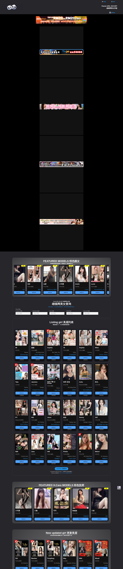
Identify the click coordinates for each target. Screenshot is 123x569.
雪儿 (107, 289)
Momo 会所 (72, 458)
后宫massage (24, 354)
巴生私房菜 (72, 354)
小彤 (50, 516)
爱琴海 (26, 390)
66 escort (57, 354)
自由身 (74, 289)
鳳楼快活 (105, 458)
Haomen (25, 458)
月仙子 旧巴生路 (39, 354)
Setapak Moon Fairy (38, 390)
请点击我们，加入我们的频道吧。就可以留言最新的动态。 (61, 306)
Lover (90, 565)
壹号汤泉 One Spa (102, 424)
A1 (27, 565)
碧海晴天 (57, 458)
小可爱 (27, 289)
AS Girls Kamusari (70, 424)
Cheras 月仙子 (103, 354)
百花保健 (89, 458)
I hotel (43, 289)
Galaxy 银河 (40, 424)
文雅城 (74, 390)
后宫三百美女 (24, 424)
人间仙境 (105, 390)
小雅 (107, 516)
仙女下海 (57, 390)
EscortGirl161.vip (55, 289)
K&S (90, 424)
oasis (90, 354)
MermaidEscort (87, 390)
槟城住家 (89, 289)
